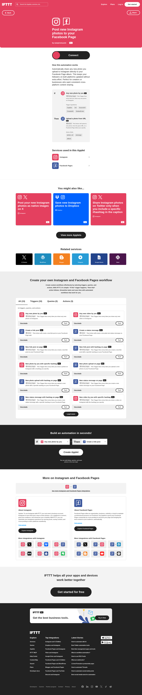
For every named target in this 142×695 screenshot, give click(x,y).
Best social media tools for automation (83, 674)
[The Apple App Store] (106, 638)
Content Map (34, 660)
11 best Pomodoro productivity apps (82, 663)
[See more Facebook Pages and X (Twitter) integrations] (82, 544)
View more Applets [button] (71, 235)
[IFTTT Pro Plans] (71, 43)
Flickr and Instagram (51, 652)
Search (32, 663)
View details (23, 323)
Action (29, 333)
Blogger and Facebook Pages (54, 667)
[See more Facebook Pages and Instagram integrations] (98, 544)
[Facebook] (82, 686)
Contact (60, 686)
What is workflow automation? (80, 652)
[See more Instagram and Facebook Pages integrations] (59, 544)
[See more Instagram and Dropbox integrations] (43, 544)
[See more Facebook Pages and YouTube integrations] (98, 554)
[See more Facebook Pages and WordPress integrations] (115, 544)
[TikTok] (105, 686)
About (74, 686)
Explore (104, 4)
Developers (33, 686)
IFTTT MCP (33, 652)
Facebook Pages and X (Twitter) (55, 660)
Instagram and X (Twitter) (53, 641)
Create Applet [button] (71, 452)
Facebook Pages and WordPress (55, 663)
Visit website (22, 525)
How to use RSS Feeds (78, 656)
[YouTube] (96, 686)
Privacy (67, 686)
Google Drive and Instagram (54, 656)
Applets (32, 649)
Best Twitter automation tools (80, 645)
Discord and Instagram (52, 674)
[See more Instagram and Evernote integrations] (59, 554)
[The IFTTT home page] (7, 4)
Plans (112, 4)
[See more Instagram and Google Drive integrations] (43, 554)
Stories (32, 645)
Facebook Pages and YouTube (55, 671)
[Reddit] (110, 686)
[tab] (22, 301)
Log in (120, 4)
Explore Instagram (27, 530)
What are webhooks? (78, 660)
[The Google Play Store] (106, 643)
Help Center (33, 656)
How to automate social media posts (82, 671)
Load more (71, 414)
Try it (65, 323)
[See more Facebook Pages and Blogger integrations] (82, 554)
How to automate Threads (79, 667)
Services (32, 641)
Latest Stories (77, 638)
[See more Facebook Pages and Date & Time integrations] (115, 554)
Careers (41, 686)
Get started (132, 4)
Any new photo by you (75, 93)
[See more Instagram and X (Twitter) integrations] (26, 544)
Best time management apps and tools (83, 649)
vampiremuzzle (60, 43)
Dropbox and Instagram (52, 645)
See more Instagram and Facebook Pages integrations (71, 491)
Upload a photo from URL (76, 118)
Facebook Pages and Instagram (55, 649)
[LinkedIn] (87, 686)
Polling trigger (31, 316)
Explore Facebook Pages (85, 528)
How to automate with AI (78, 641)
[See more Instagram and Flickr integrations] (26, 554)
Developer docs (35, 671)
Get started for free (71, 592)
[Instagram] (91, 686)
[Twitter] (101, 686)
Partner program (51, 686)
